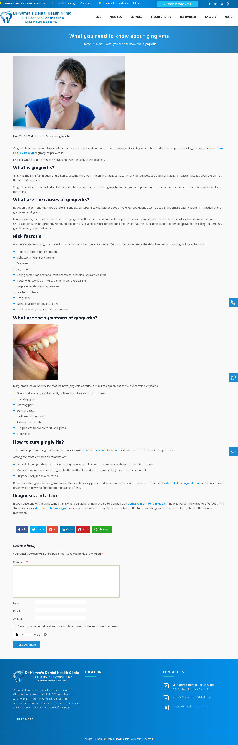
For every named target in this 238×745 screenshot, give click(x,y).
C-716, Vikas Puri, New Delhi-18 (121, 3)
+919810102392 (14, 3)
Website (18, 619)
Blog (99, 44)
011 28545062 (180, 697)
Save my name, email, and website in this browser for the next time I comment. (69, 626)
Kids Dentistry (161, 17)
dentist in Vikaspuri (46, 136)
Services (136, 17)
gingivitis (64, 136)
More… (229, 17)
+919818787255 (35, 3)
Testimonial (188, 17)
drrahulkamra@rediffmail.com (75, 3)
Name (18, 603)
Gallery (210, 17)
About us (116, 17)
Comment (20, 562)
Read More (25, 719)
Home (97, 17)
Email (17, 611)
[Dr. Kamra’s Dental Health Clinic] (36, 16)
